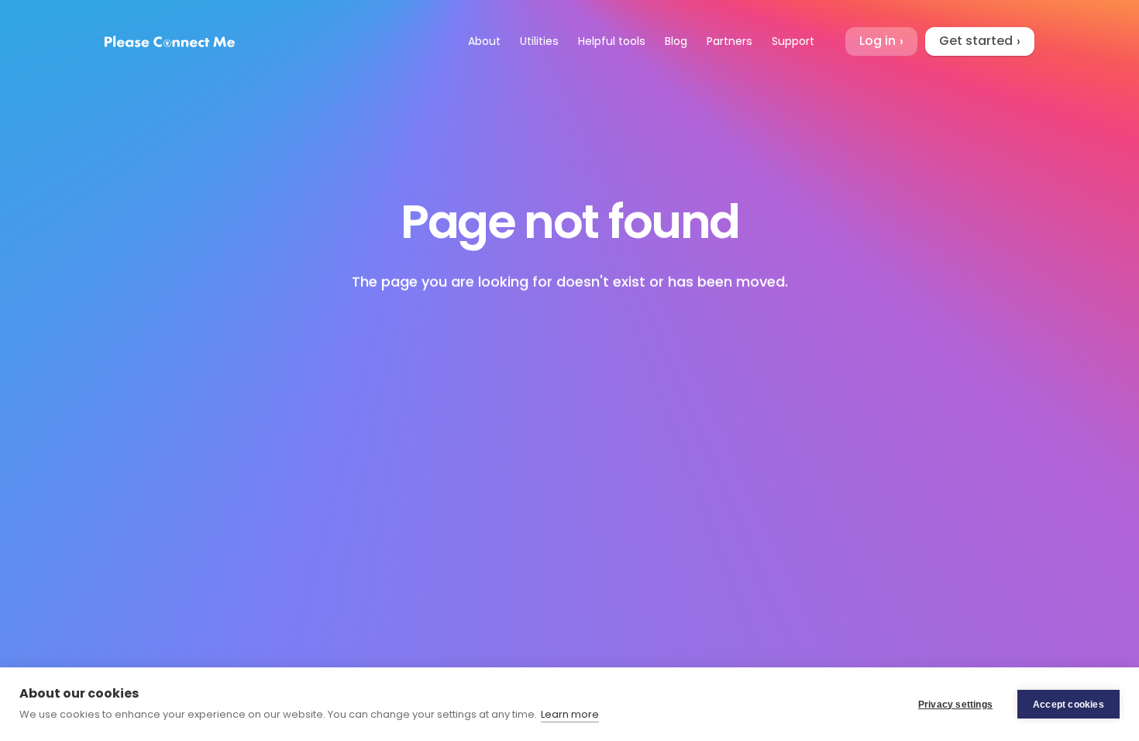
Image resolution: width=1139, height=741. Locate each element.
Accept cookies (1068, 704)
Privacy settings (955, 704)
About (484, 41)
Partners (729, 41)
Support (793, 41)
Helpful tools (611, 41)
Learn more (570, 714)
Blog (676, 41)
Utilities (539, 41)
